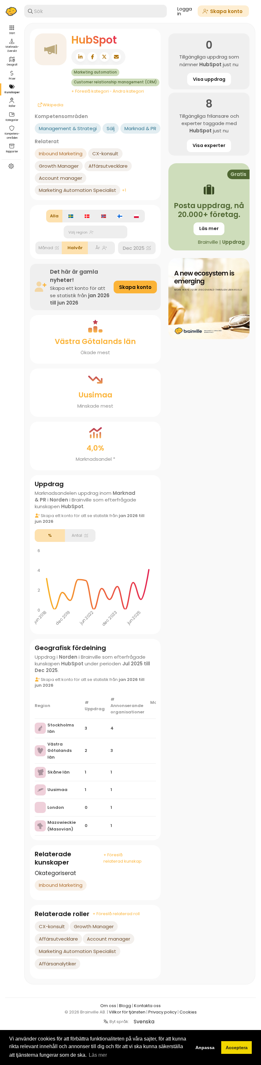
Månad (46, 248)
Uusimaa (57, 790)
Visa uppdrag (209, 79)
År (97, 248)
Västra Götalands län (59, 750)
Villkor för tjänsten (127, 1012)
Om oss (108, 1006)
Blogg (125, 1006)
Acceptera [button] (237, 1047)
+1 (124, 190)
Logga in (184, 11)
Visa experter (209, 145)
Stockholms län (60, 728)
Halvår (75, 248)
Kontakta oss (147, 1006)
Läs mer (209, 228)
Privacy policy (162, 1012)
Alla (54, 216)
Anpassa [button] (205, 1047)
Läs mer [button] (98, 1055)
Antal (77, 535)
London (55, 807)
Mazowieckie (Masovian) (61, 825)
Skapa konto (135, 287)
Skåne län (58, 772)
